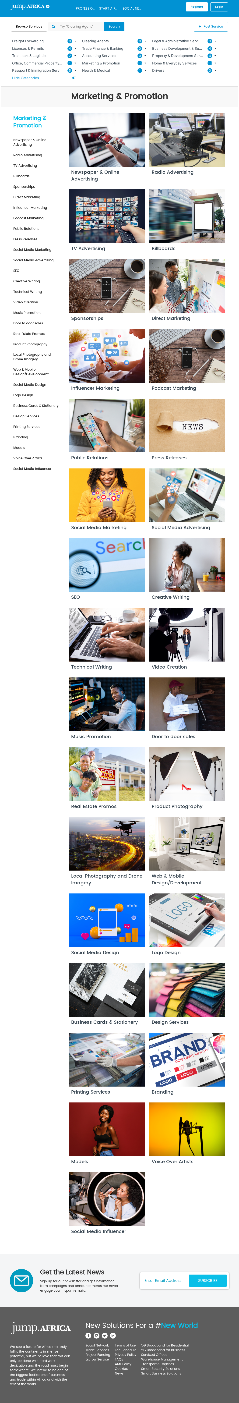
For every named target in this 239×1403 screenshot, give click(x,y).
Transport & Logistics (157, 1364)
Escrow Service (97, 1359)
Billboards (21, 176)
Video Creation (25, 302)
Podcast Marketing (28, 218)
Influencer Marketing (30, 207)
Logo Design (23, 395)
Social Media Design (29, 384)
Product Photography (30, 344)
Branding (20, 437)
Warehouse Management (162, 1359)
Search (114, 26)
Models (19, 448)
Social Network (133, 8)
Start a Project (109, 8)
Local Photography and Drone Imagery (32, 357)
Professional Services (86, 8)
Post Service (213, 26)
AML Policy (123, 1364)
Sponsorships (24, 186)
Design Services (26, 416)
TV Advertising (25, 165)
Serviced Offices (154, 1355)
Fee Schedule (126, 1350)
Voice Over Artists (27, 458)
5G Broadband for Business (163, 1350)
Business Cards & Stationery (36, 405)
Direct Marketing (26, 197)
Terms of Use (125, 1345)
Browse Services (29, 26)
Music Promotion (27, 313)
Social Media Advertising (33, 260)
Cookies (121, 1369)
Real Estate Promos (29, 334)
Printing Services (26, 427)
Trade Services (97, 1350)
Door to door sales (28, 323)
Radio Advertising (27, 155)
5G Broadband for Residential (165, 1345)
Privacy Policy (125, 1355)
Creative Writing (26, 281)
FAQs (119, 1359)
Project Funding (97, 1355)
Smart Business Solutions (161, 1373)
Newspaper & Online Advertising (29, 142)
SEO (16, 271)
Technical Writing (27, 292)
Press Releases (25, 239)
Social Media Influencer (32, 469)
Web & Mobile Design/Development (31, 372)
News (119, 1373)
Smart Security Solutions (160, 1369)
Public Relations (26, 228)
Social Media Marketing (32, 250)
